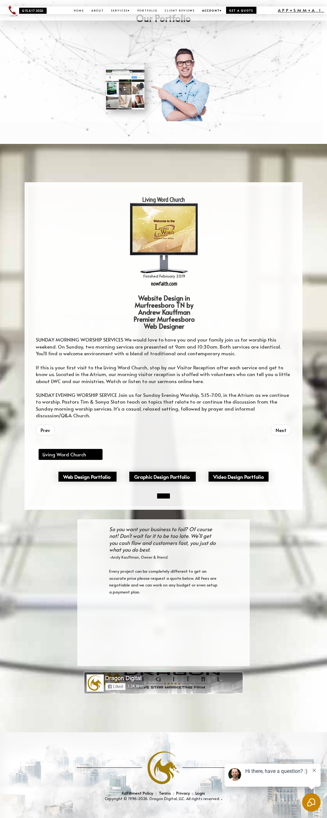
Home (79, 10)
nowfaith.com (164, 283)
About (97, 10)
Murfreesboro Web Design (54, 423)
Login (200, 793)
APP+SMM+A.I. (301, 10)
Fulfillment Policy (137, 793)
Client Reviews (180, 10)
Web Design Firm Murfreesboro (96, 423)
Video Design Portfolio (238, 476)
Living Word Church (64, 454)
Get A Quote (241, 10)
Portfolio (147, 10)
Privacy (183, 793)
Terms (165, 793)
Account (212, 10)
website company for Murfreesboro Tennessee (149, 423)
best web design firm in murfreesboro (206, 423)
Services (120, 10)
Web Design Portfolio (86, 476)
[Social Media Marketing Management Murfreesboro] (163, 682)
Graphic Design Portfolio (162, 476)
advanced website (246, 423)
